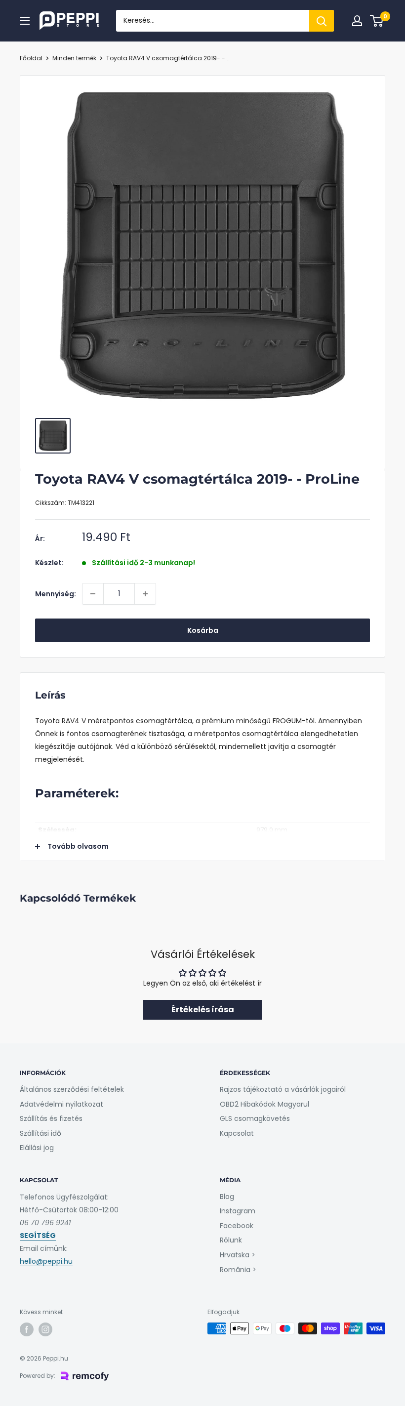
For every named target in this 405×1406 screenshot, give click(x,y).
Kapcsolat (237, 1133)
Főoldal (31, 58)
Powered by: (37, 1375)
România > (238, 1270)
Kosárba (202, 630)
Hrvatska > (237, 1255)
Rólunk (231, 1240)
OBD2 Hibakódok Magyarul (264, 1104)
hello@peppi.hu (46, 1261)
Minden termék (74, 58)
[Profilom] (357, 20)
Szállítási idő (40, 1133)
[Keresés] (321, 21)
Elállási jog (37, 1148)
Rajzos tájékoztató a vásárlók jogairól (283, 1089)
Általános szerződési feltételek (72, 1089)
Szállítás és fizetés (51, 1118)
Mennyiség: (55, 594)
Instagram (237, 1211)
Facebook (236, 1226)
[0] (377, 21)
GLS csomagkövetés (255, 1118)
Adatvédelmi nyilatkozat (61, 1104)
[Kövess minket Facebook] (27, 1329)
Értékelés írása (202, 1009)
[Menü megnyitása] (25, 21)
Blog (227, 1196)
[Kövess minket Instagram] (45, 1329)
